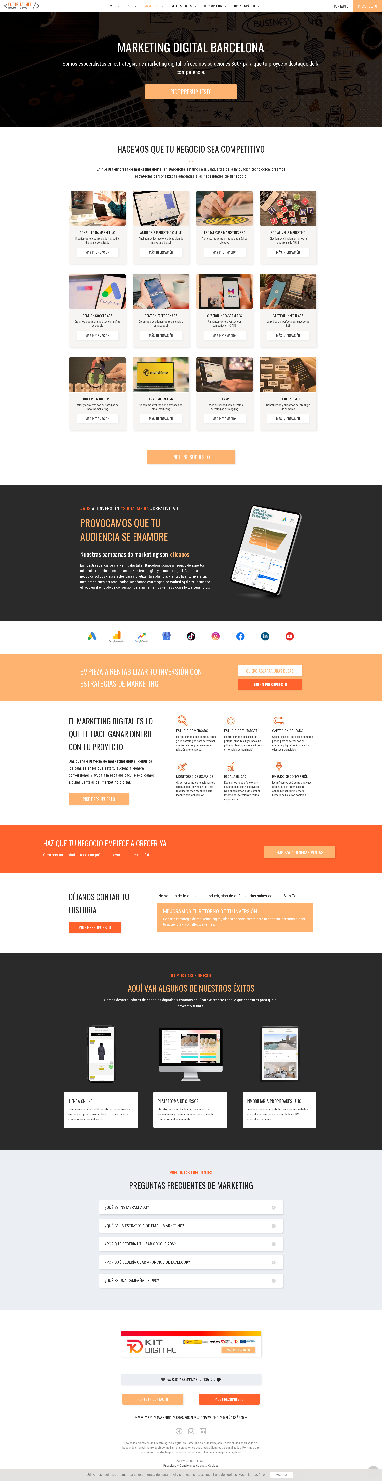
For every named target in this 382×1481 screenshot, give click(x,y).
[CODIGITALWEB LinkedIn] (202, 1439)
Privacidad (169, 1465)
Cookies (213, 1465)
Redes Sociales (182, 6)
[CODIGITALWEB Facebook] (179, 1439)
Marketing (152, 6)
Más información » (252, 1474)
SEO (130, 6)
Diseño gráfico (244, 6)
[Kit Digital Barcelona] (191, 1344)
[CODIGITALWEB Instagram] (191, 1439)
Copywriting (213, 6)
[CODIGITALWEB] (22, 9)
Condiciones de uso (192, 1465)
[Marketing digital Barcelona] (369, 1457)
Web (113, 6)
